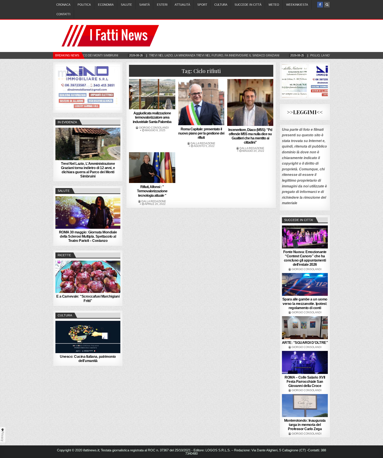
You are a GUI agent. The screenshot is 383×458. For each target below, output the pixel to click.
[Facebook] (320, 5)
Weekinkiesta (297, 4)
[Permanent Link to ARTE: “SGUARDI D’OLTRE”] (305, 327)
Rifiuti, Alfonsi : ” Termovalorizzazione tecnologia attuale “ (152, 191)
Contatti (63, 14)
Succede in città (248, 4)
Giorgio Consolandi (154, 127)
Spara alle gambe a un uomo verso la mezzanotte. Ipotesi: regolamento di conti (304, 303)
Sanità (144, 4)
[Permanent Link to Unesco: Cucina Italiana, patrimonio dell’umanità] (87, 337)
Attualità (182, 4)
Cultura (220, 4)
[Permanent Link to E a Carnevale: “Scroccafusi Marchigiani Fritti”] (87, 277)
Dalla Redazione (203, 143)
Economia (106, 4)
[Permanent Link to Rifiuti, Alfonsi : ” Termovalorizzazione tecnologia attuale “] (152, 167)
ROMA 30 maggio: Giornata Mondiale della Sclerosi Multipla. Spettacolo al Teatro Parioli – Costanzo (88, 236)
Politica (84, 4)
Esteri (162, 4)
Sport (202, 4)
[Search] (327, 5)
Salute (126, 4)
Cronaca (63, 4)
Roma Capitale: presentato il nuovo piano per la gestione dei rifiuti (201, 133)
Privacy (2, 436)
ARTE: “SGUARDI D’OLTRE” (305, 342)
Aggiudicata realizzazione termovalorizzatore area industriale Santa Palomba (152, 117)
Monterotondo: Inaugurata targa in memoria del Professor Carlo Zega (305, 425)
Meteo (274, 4)
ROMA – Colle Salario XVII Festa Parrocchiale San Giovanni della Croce (305, 381)
